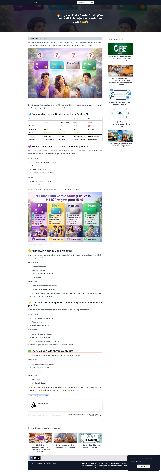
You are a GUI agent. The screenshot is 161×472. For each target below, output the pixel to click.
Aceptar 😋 (143, 466)
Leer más (140, 461)
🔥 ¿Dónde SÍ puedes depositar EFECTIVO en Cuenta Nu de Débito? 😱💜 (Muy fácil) (84, 415)
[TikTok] (39, 458)
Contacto (32, 463)
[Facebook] (31, 458)
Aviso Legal (52, 463)
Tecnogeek (32, 3)
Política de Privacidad (42, 463)
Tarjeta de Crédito (43, 395)
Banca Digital (32, 395)
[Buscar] (92, 2)
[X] (35, 458)
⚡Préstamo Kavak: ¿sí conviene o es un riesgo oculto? (46, 415)
